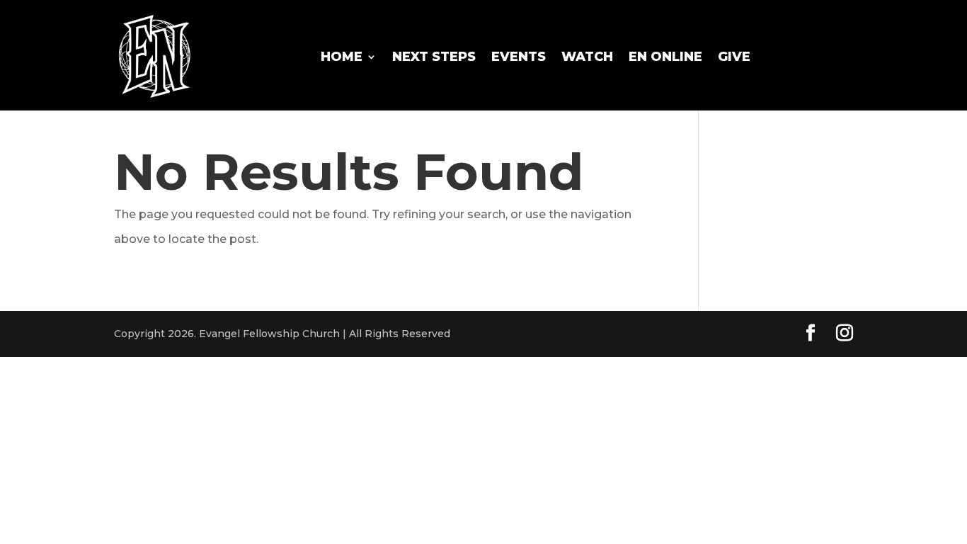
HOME (341, 56)
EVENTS (518, 56)
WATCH (587, 56)
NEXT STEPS (434, 56)
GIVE (734, 56)
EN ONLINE (665, 56)
